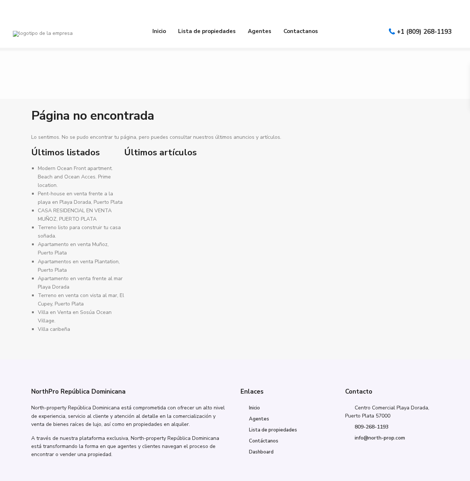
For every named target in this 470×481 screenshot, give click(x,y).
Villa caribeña (54, 329)
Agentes (259, 31)
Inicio (159, 31)
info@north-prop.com (380, 437)
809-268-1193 (371, 426)
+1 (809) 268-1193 (424, 32)
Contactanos (300, 31)
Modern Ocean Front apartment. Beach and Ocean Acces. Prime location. (75, 177)
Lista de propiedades (207, 31)
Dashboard (261, 452)
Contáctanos (263, 441)
